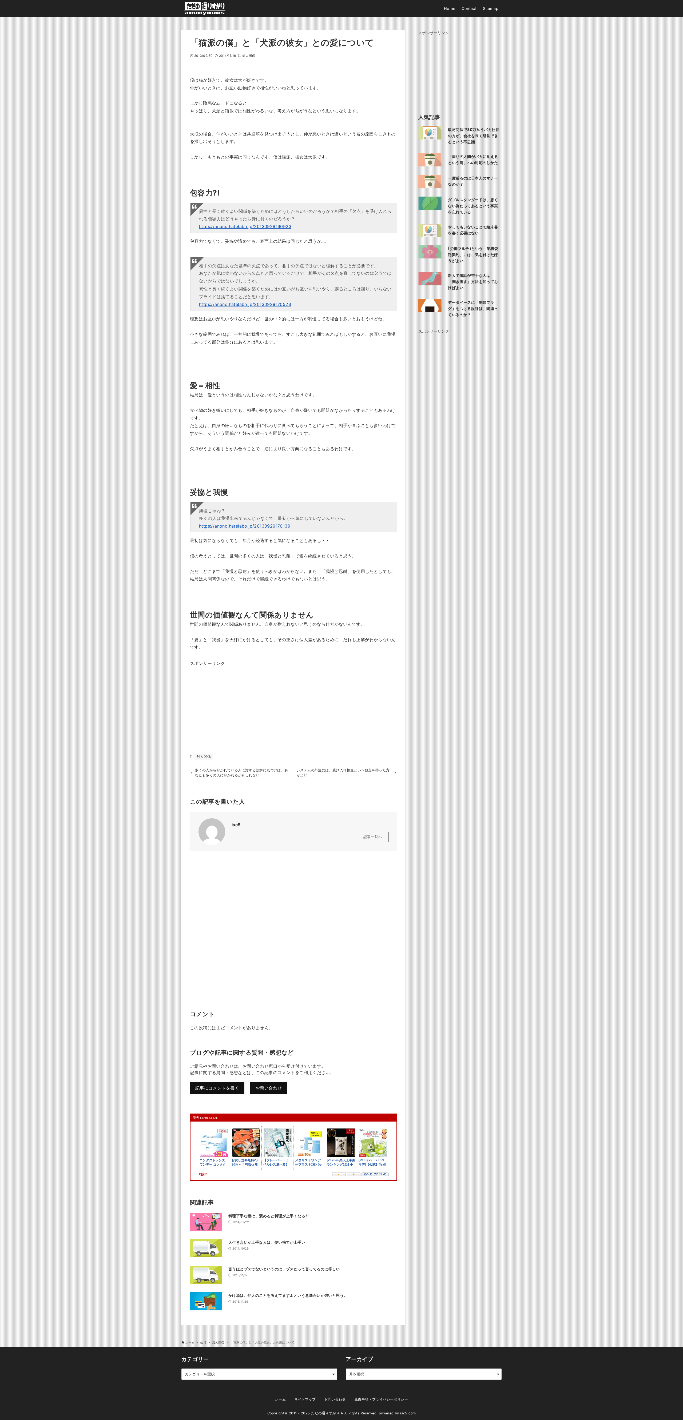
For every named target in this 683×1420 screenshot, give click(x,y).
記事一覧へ (372, 837)
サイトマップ (305, 1399)
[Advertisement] (230, 700)
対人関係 (248, 56)
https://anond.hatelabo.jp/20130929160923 (245, 226)
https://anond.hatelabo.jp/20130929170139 (244, 526)
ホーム (280, 1399)
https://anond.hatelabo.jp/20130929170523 (245, 304)
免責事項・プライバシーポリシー (381, 1399)
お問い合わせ (269, 1088)
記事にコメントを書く (217, 1088)
